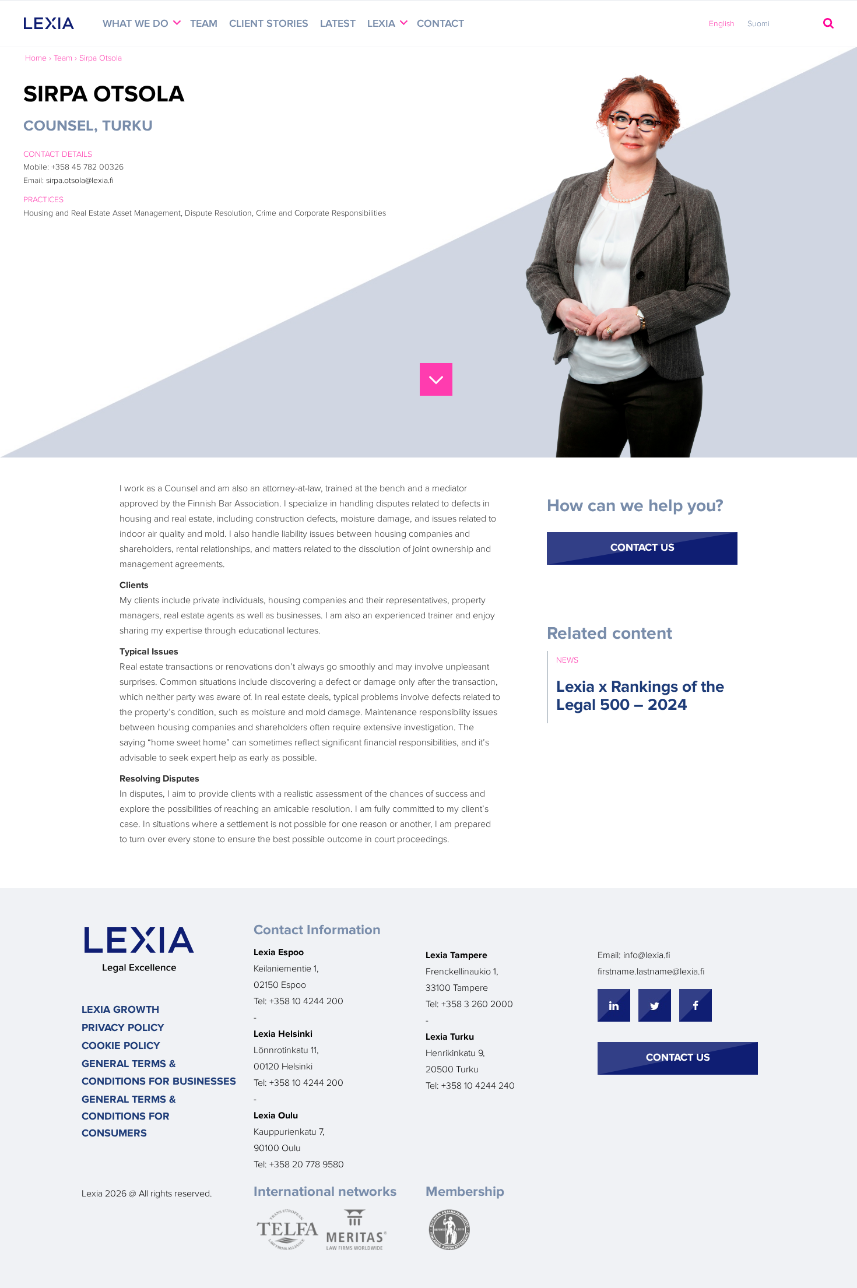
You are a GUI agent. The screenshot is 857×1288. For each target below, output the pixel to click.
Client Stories (268, 24)
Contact (440, 24)
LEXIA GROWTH (120, 1010)
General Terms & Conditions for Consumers (129, 1117)
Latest (338, 24)
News (567, 660)
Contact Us (642, 548)
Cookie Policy (121, 1046)
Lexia (382, 24)
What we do (137, 24)
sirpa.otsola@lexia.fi (80, 181)
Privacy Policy (123, 1028)
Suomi (758, 24)
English (722, 24)
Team (203, 24)
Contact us (678, 1058)
